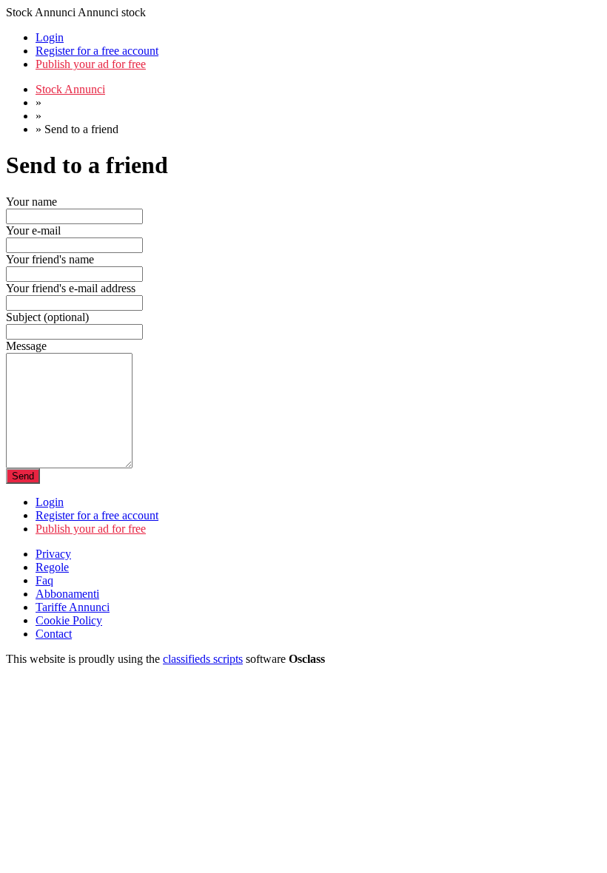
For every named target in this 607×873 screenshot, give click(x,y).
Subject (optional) (47, 317)
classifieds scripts (203, 659)
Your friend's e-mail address (70, 288)
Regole (52, 567)
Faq (44, 580)
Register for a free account (97, 50)
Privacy (53, 553)
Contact (54, 633)
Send (23, 476)
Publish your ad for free (91, 64)
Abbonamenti (67, 593)
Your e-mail (33, 230)
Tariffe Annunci (73, 607)
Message (26, 346)
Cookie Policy (69, 620)
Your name (31, 201)
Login (50, 37)
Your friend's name (50, 259)
